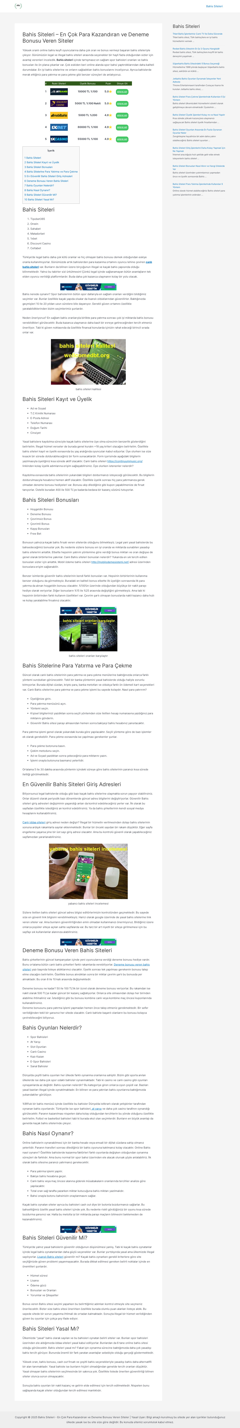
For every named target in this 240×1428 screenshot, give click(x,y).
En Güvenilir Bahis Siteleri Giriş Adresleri (48, 176)
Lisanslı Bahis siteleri (50, 1256)
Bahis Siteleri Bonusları (38, 167)
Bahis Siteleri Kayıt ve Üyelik (41, 162)
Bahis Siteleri (214, 6)
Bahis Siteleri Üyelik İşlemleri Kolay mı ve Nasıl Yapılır (199, 114)
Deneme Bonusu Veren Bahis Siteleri (46, 180)
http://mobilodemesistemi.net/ (110, 562)
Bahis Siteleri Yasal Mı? (39, 199)
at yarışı (96, 1108)
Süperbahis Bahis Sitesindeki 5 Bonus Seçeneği (196, 63)
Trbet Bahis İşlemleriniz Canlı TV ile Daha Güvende (197, 33)
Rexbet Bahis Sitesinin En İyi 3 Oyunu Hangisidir (196, 48)
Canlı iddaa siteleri (34, 822)
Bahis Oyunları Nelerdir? (39, 185)
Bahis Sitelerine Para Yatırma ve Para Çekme (51, 171)
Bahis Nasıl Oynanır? (37, 190)
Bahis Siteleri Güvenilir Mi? (40, 194)
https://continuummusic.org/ (124, 461)
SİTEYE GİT (122, 92)
